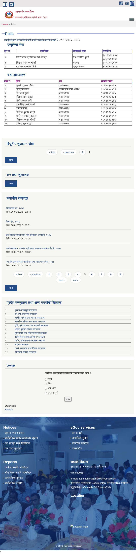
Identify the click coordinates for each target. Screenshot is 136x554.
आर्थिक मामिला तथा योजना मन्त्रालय (29, 317)
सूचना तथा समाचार (14, 432)
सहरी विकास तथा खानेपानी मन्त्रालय (30, 336)
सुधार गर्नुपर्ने (53, 392)
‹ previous (68, 152)
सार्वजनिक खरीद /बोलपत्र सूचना (21, 438)
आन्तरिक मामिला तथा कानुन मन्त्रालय (30, 321)
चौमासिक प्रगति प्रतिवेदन (18, 472)
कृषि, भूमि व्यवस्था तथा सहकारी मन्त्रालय (31, 325)
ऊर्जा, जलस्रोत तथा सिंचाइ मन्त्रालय (30, 348)
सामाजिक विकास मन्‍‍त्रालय (25, 352)
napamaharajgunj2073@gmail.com (97, 478)
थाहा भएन (52, 388)
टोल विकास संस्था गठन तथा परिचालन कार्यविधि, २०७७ (28, 235)
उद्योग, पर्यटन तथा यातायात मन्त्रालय (30, 340)
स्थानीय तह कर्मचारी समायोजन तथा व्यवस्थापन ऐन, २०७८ (30, 261)
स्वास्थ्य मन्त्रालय (22, 344)
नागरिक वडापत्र (80, 443)
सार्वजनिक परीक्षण (13, 483)
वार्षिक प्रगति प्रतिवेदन (16, 467)
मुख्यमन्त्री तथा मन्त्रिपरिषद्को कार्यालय (31, 333)
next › (62, 280)
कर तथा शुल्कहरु (13, 448)
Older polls (10, 405)
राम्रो (50, 379)
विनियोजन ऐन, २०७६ (15, 208)
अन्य (11, 160)
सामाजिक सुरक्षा (80, 438)
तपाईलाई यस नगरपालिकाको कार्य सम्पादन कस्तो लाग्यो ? (31, 40)
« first (52, 152)
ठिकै (49, 383)
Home (5, 24)
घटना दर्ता (77, 432)
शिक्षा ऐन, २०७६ (13, 221)
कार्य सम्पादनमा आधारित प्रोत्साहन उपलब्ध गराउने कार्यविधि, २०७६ (33, 248)
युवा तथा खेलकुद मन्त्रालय (26, 310)
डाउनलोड (77, 448)
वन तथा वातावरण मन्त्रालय (26, 314)
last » (75, 280)
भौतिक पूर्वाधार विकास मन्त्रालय (27, 329)
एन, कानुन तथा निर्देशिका (17, 443)
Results (9, 409)
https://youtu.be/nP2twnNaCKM (94, 487)
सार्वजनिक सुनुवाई (14, 477)
